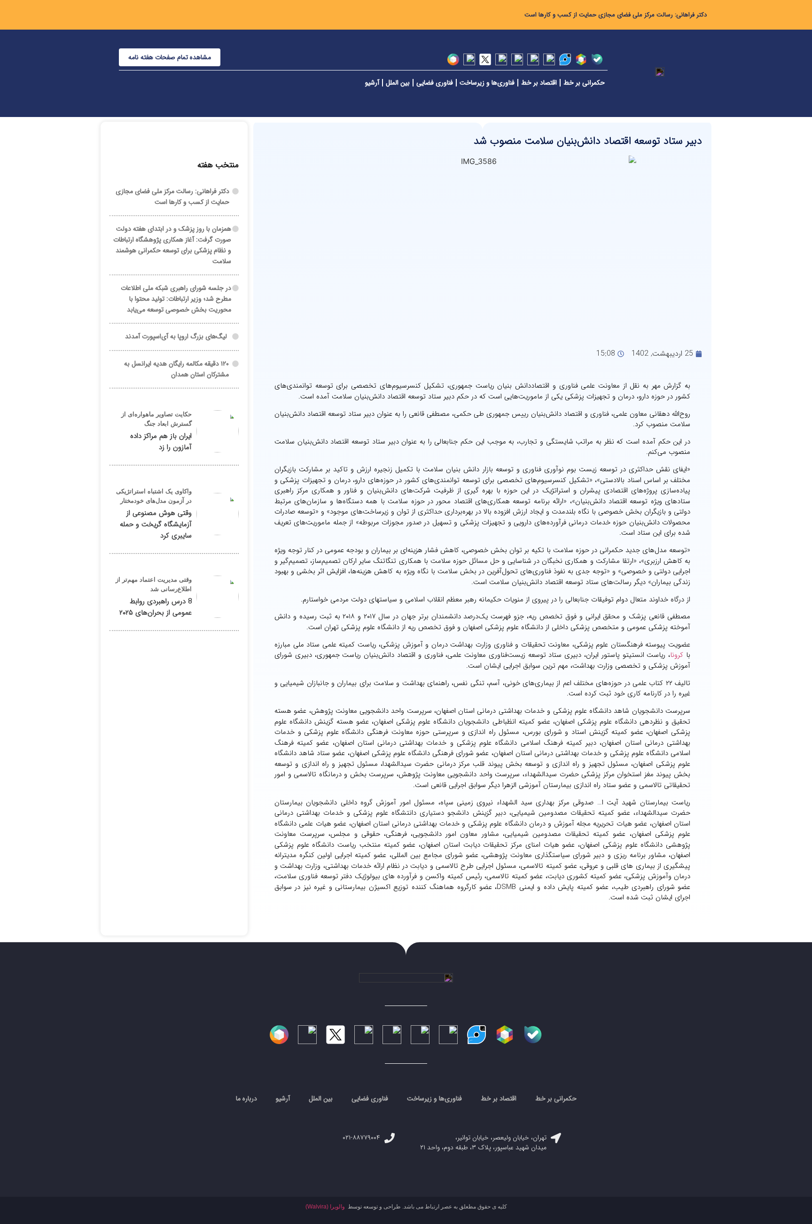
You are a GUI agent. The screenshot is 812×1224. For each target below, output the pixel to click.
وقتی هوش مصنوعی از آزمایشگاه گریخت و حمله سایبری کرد (156, 524)
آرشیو (372, 83)
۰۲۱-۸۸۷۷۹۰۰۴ (361, 1137)
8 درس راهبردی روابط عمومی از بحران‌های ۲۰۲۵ (155, 607)
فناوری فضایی (434, 83)
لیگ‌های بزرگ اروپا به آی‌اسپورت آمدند (176, 336)
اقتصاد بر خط (539, 83)
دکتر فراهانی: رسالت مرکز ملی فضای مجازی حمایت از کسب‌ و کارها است (615, 15)
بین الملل (398, 83)
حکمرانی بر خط (584, 83)
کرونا (676, 655)
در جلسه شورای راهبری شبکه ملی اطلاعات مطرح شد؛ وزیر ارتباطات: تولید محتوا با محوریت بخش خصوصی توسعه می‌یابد (176, 299)
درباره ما (246, 1098)
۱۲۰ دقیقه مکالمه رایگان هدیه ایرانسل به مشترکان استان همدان (176, 369)
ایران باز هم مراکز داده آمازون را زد (161, 441)
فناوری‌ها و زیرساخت (487, 83)
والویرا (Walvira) (325, 1206)
